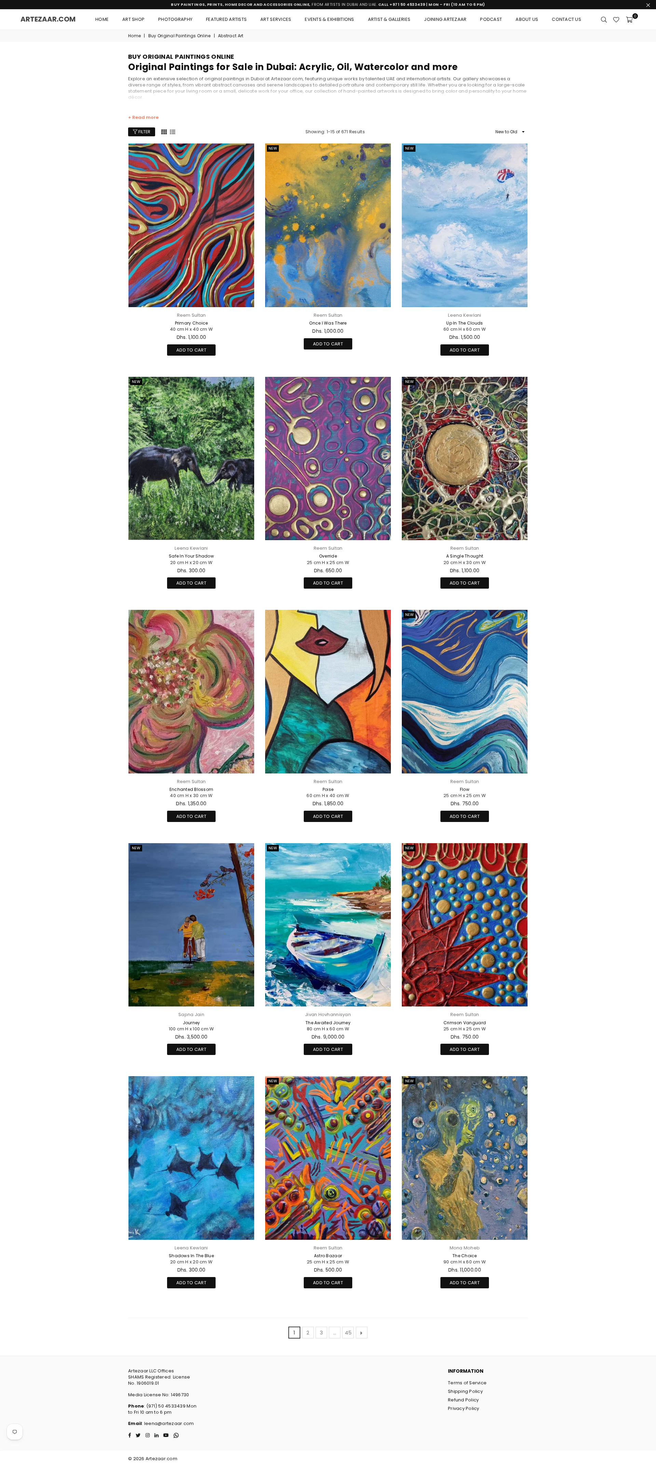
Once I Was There (327, 323)
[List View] (172, 131)
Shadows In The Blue (191, 1256)
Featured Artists (226, 19)
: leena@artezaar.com (168, 1423)
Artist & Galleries (389, 19)
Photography (175, 19)
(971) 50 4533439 (166, 1406)
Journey (191, 1023)
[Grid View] (164, 131)
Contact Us (566, 19)
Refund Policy (463, 1400)
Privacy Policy (463, 1408)
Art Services (275, 19)
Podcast (491, 19)
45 (348, 1332)
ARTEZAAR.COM (48, 19)
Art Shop (133, 19)
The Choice (464, 1256)
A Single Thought (464, 556)
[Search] (604, 19)
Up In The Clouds (464, 323)
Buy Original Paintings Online (179, 36)
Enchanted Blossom (191, 789)
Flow (464, 789)
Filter (143, 132)
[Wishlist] (616, 19)
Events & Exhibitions (329, 19)
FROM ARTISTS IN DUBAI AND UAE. (328, 4)
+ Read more (143, 117)
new (273, 148)
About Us (527, 19)
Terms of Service (467, 1383)
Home (102, 19)
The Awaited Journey (328, 1023)
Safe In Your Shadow (191, 556)
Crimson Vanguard (464, 1023)
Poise (328, 789)
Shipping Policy (465, 1391)
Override (328, 556)
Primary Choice (191, 323)
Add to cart (191, 348)
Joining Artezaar (445, 19)
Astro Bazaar (328, 1256)
